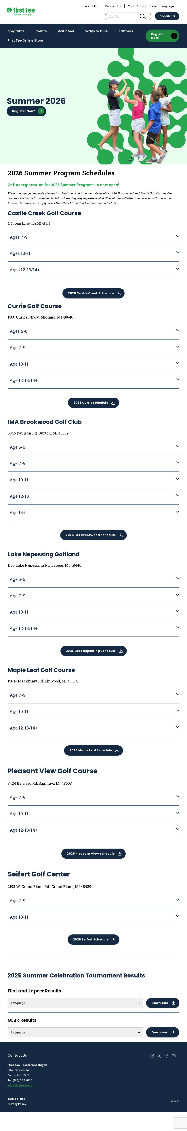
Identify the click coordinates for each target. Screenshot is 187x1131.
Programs (16, 32)
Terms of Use (16, 1099)
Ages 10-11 (19, 253)
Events (41, 32)
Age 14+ (17, 512)
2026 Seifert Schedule (91, 939)
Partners (126, 32)
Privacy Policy (17, 1104)
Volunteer (66, 32)
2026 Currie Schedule (90, 403)
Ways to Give (96, 31)
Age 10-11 (18, 364)
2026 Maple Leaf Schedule (91, 750)
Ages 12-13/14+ (24, 270)
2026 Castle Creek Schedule (91, 293)
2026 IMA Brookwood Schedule (91, 535)
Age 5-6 (17, 447)
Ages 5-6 (18, 331)
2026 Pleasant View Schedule (91, 853)
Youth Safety (137, 6)
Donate (165, 16)
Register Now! (158, 36)
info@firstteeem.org (21, 1085)
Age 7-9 (17, 347)
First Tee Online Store (25, 40)
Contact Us (113, 6)
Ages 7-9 (18, 237)
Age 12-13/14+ (23, 380)
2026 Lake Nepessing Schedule (91, 651)
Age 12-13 (19, 496)
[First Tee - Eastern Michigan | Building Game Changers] (28, 12)
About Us (91, 6)
